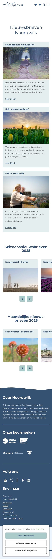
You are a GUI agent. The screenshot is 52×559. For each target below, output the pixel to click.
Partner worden (10, 515)
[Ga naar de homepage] (13, 5)
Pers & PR (7, 509)
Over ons (7, 496)
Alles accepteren (26, 535)
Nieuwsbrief (8, 512)
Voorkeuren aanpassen (26, 550)
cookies (40, 529)
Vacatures (7, 502)
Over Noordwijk (10, 499)
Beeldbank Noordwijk (13, 518)
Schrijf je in (10, 99)
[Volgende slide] (30, 299)
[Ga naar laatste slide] (22, 299)
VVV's (5, 505)
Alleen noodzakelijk (26, 543)
